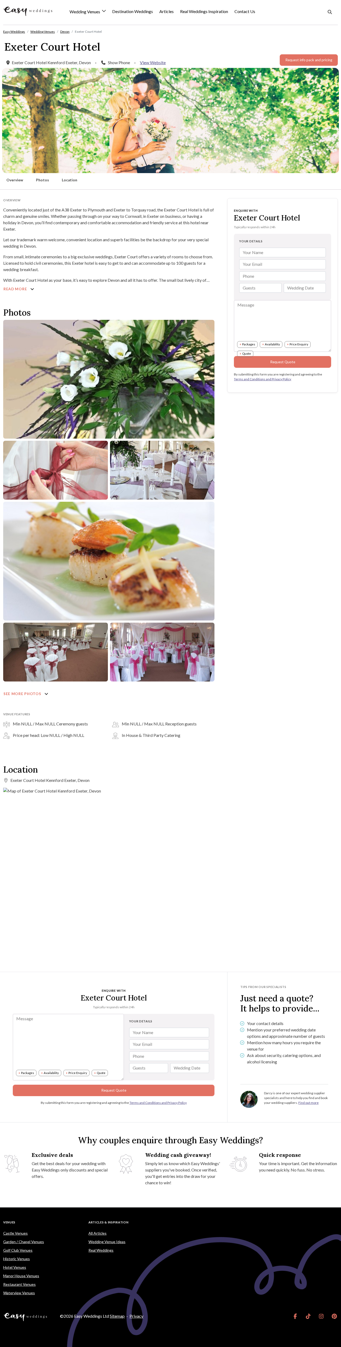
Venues (9, 1222)
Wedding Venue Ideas (106, 1241)
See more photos (22, 694)
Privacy (136, 1316)
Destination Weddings (132, 11)
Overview (14, 180)
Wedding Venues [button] (85, 11)
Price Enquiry (299, 344)
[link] (295, 1316)
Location (69, 180)
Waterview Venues (19, 1293)
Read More (15, 289)
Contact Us (244, 11)
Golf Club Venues (18, 1250)
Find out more (308, 1103)
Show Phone (119, 62)
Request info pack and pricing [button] (308, 60)
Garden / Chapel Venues (23, 1241)
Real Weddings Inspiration (204, 11)
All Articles (97, 1233)
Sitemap (117, 1316)
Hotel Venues (14, 1267)
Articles (166, 11)
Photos (42, 180)
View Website (153, 62)
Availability (272, 344)
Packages (248, 344)
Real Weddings (100, 1250)
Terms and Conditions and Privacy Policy (262, 379)
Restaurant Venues (19, 1284)
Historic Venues (16, 1258)
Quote (246, 353)
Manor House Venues (21, 1275)
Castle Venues (15, 1233)
